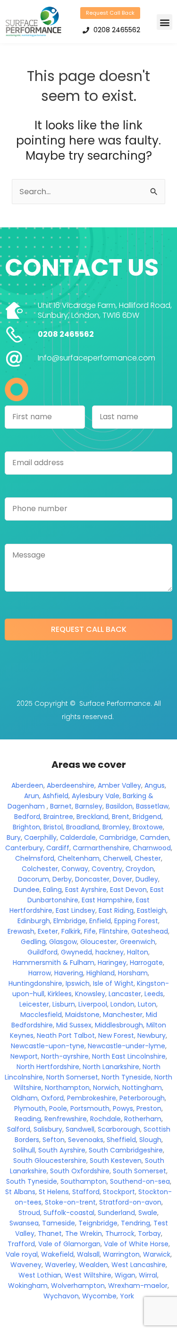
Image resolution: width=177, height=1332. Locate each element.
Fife (90, 931)
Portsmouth (90, 1108)
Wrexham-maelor (138, 1285)
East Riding (116, 910)
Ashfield (55, 796)
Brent (120, 816)
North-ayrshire (65, 1056)
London (122, 1004)
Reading (28, 1119)
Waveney (26, 1264)
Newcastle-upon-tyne (47, 1046)
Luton (147, 1004)
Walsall (88, 1254)
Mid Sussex (74, 1025)
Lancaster (125, 994)
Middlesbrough (119, 1025)
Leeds (153, 994)
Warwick (156, 1254)
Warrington (121, 1254)
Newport (24, 1056)
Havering (68, 973)
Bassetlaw (152, 806)
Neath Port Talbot (66, 1035)
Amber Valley (119, 785)
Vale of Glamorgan (69, 1244)
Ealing (52, 889)
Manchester (123, 1014)
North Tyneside (126, 1077)
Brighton (26, 827)
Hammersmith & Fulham (53, 962)
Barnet (61, 806)
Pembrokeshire (91, 1098)
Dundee (27, 889)
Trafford (21, 1244)
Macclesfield (41, 1014)
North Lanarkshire (111, 1066)
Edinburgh (33, 921)
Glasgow (63, 941)
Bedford (27, 816)
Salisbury (48, 1129)
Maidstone (82, 1014)
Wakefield (57, 1254)
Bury (14, 837)
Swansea (24, 1223)
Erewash (21, 931)
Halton (137, 952)
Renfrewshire (65, 1119)
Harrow (39, 973)
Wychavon (61, 1296)
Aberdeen (27, 785)
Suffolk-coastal (68, 1212)
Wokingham (28, 1285)
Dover (122, 879)
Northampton (67, 1087)
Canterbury (24, 848)
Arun (31, 796)
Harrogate (146, 962)
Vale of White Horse (136, 1244)
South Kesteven (116, 1160)
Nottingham (142, 1087)
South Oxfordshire (80, 1171)
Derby (62, 879)
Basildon (119, 806)
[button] (164, 22)
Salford (18, 1129)
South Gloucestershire (49, 1160)
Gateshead (149, 931)
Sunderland (116, 1212)
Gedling (33, 941)
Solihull (24, 1150)
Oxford (52, 1098)
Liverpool (92, 1004)
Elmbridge (69, 921)
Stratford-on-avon (130, 1202)
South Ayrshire (61, 1150)
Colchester (40, 868)
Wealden (93, 1264)
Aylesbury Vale (95, 796)
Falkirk (71, 931)
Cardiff (57, 848)
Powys (123, 1108)
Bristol (53, 827)
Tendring (135, 1223)
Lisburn (63, 1004)
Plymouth (30, 1108)
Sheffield (121, 1139)
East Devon (128, 889)
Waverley (60, 1264)
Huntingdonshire (35, 983)
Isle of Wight (113, 983)
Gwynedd (76, 952)
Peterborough (142, 1098)
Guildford (42, 952)
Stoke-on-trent (70, 1202)
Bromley (115, 827)
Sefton (53, 1139)
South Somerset (139, 1171)
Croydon (140, 868)
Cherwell (117, 858)
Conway (74, 868)
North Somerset (72, 1077)
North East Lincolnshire (129, 1056)
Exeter (48, 931)
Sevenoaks (85, 1139)
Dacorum (33, 879)
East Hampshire (107, 900)
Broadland (82, 827)
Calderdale (78, 837)
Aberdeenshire (70, 785)
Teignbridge (98, 1223)
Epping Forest (136, 921)
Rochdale (105, 1119)
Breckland (92, 816)
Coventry (107, 868)
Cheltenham (79, 858)
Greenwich (137, 941)
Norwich (106, 1087)
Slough (150, 1139)
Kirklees (60, 994)
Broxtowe (148, 827)
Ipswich (78, 983)
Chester (148, 858)
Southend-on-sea (140, 1181)
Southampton (83, 1181)
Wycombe (99, 1296)
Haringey (112, 962)
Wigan (125, 1275)
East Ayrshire (86, 889)
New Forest (116, 1035)
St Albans (20, 1192)
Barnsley (88, 806)
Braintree (58, 816)
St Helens (54, 1192)
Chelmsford (34, 858)
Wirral (148, 1275)
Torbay (149, 1233)
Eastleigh (151, 910)
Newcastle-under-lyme (126, 1046)
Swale (147, 1212)
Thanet (50, 1233)
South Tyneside (31, 1181)
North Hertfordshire (48, 1066)
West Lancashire (138, 1264)
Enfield (100, 921)
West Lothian (39, 1275)
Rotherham (142, 1119)
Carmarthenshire (101, 848)
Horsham (133, 973)
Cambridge (117, 837)
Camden (154, 837)
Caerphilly (40, 837)
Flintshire (113, 931)
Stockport (119, 1192)
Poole (58, 1108)
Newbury (151, 1035)
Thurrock (120, 1233)
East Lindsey (75, 910)
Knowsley (90, 994)
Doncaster (92, 879)
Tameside (58, 1223)
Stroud (29, 1212)
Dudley (146, 879)
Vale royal (22, 1254)
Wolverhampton (78, 1285)
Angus (154, 785)
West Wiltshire (88, 1275)
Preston (148, 1108)
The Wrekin (83, 1233)
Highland (100, 973)
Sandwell (80, 1129)
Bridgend (147, 816)
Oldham (24, 1098)
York (127, 1296)
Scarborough (119, 1129)
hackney (109, 952)
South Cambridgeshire (126, 1150)
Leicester (34, 1004)
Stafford (86, 1192)
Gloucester (98, 941)
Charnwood (152, 848)
